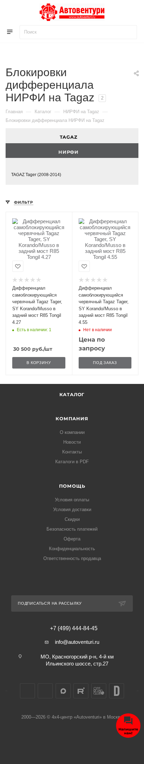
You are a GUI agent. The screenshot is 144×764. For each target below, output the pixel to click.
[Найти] (128, 32)
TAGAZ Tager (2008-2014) (36, 174)
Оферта (72, 538)
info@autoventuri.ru (77, 642)
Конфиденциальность (72, 548)
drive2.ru (116, 690)
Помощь (72, 486)
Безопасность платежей (72, 529)
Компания (72, 418)
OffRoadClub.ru (98, 690)
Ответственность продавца (72, 558)
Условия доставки (72, 509)
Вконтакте (27, 690)
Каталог (72, 394)
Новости (72, 442)
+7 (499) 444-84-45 (74, 628)
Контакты (72, 451)
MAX (63, 690)
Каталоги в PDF (72, 461)
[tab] (72, 135)
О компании (72, 432)
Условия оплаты (72, 499)
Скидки (72, 519)
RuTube (80, 690)
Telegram (45, 690)
